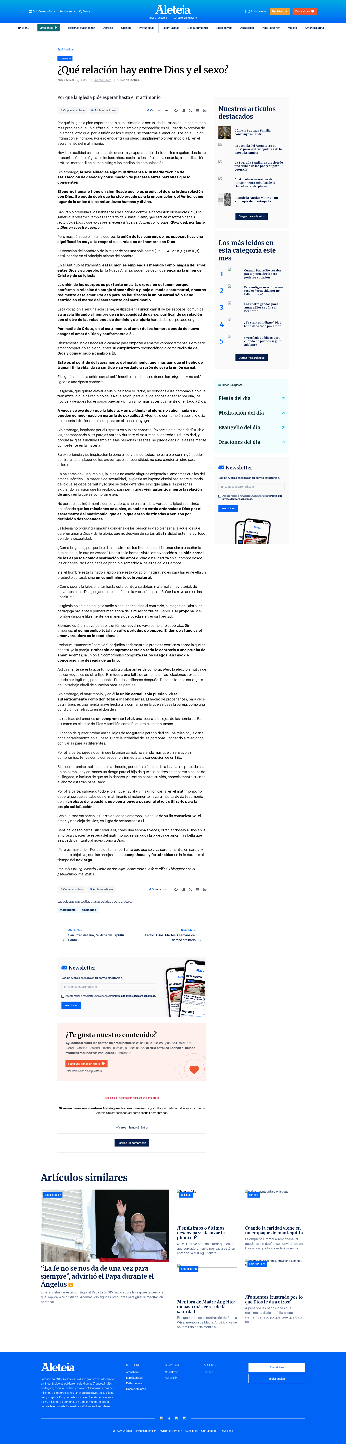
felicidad (186, 1195)
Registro (277, 11)
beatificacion (189, 1269)
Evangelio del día (239, 427)
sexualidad (89, 910)
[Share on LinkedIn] (183, 110)
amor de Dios (257, 1264)
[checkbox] (62, 996)
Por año (208, 1372)
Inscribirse (71, 1005)
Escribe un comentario (132, 1143)
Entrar (144, 1127)
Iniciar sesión (259, 11)
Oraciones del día (239, 442)
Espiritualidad (171, 28)
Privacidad (226, 1431)
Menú (25, 28)
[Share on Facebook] (176, 110)
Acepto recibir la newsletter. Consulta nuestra (110, 996)
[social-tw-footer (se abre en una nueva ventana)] (177, 1418)
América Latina (314, 28)
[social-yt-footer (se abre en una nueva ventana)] (161, 1418)
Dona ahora (302, 11)
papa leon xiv (53, 1195)
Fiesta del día (234, 398)
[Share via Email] (197, 110)
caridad (253, 1195)
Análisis (108, 28)
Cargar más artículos (252, 216)
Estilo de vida (224, 28)
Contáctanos (209, 1431)
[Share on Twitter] (190, 110)
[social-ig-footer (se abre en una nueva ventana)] (184, 1418)
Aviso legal (191, 1431)
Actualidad (247, 28)
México (292, 28)
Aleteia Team (102, 80)
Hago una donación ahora (84, 1064)
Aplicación (171, 1378)
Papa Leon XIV (271, 28)
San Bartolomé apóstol (185, 17)
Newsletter (172, 1372)
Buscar (86, 11)
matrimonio (67, 910)
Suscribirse (277, 1367)
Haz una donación (146, 1431)
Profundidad (146, 28)
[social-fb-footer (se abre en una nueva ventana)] (169, 1418)
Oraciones (46, 28)
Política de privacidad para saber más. (134, 996)
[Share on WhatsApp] (204, 110)
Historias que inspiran (81, 28)
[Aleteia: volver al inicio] (173, 9)
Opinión (126, 28)
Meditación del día (241, 413)
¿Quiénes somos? (171, 1431)
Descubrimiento (197, 28)
